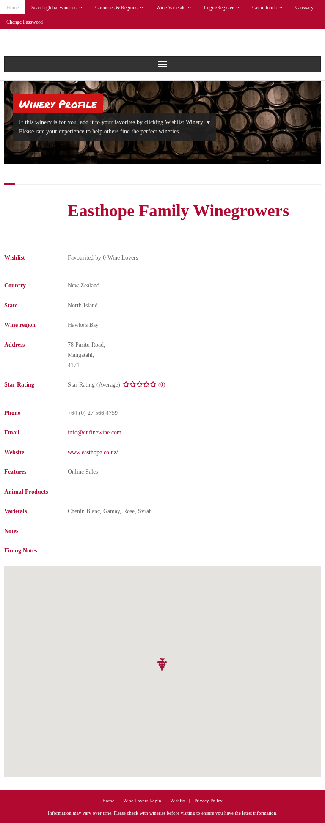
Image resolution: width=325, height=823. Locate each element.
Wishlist (177, 800)
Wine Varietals (170, 8)
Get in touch (264, 8)
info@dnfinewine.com (94, 432)
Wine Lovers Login (142, 800)
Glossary (304, 8)
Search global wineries (54, 8)
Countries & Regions (116, 8)
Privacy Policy (208, 800)
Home (12, 8)
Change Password (24, 22)
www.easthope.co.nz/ (93, 452)
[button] (162, 664)
